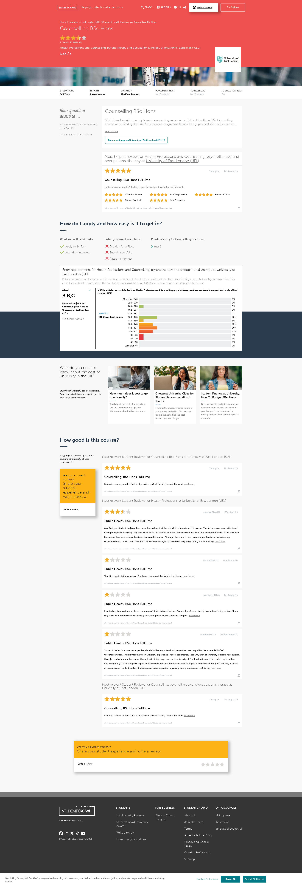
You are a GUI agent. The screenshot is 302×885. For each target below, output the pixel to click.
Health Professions (122, 22)
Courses (106, 22)
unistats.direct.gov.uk (229, 828)
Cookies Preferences (197, 852)
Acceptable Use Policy (198, 835)
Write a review (71, 509)
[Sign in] (184, 7)
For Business (233, 7)
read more (111, 131)
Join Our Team (193, 822)
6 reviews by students (70, 42)
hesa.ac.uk (222, 822)
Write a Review (204, 7)
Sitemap (189, 859)
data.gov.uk (223, 815)
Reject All (230, 879)
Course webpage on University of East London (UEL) (135, 140)
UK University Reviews (130, 815)
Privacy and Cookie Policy (196, 844)
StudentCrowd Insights (165, 817)
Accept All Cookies (254, 879)
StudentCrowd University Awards (132, 824)
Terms (188, 828)
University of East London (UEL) (84, 22)
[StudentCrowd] (68, 7)
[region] (151, 879)
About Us (190, 815)
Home (63, 22)
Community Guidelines (131, 839)
